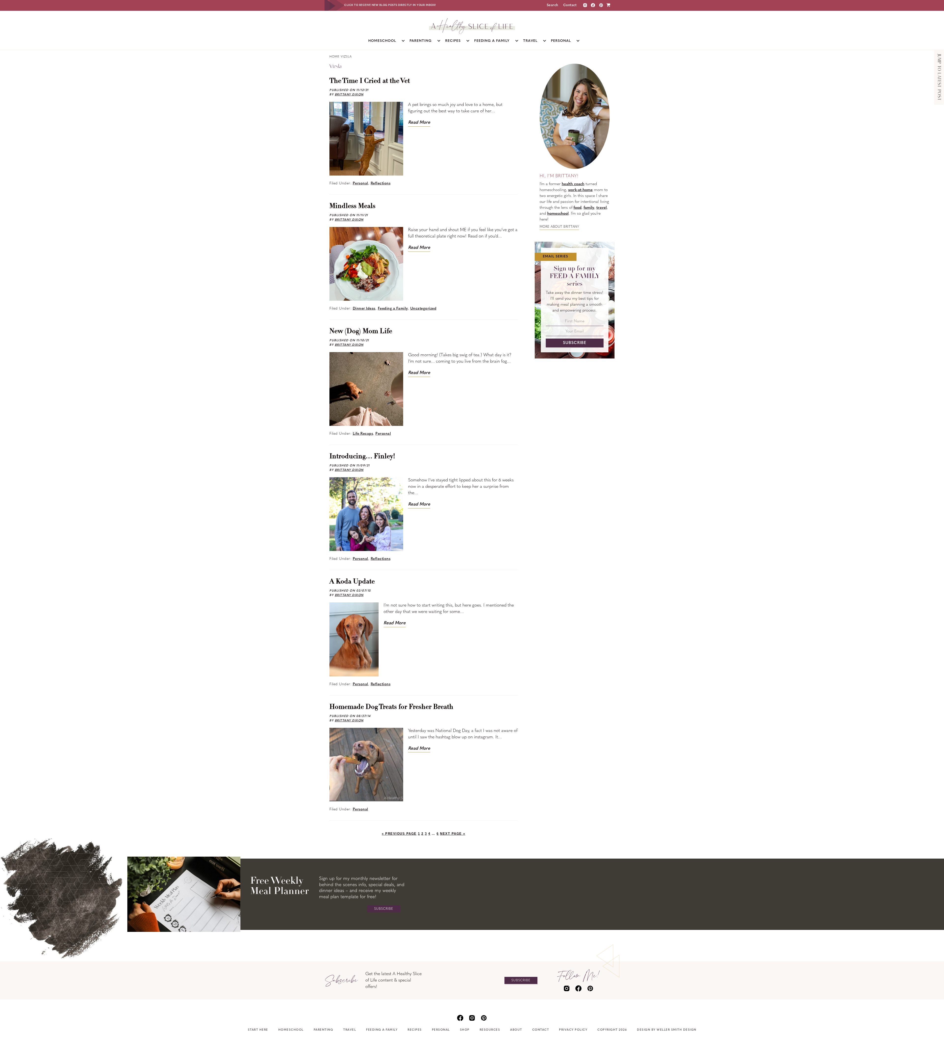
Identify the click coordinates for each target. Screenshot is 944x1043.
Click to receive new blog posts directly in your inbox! (390, 5)
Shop (465, 1029)
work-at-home (580, 190)
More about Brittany (559, 226)
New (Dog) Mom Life (360, 331)
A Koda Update (352, 581)
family (589, 208)
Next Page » (452, 833)
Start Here (258, 1029)
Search (552, 5)
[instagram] (585, 5)
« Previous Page (399, 833)
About (516, 1029)
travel (601, 208)
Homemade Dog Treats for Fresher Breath (391, 707)
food (577, 208)
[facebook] (578, 987)
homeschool (558, 214)
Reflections (381, 183)
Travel (349, 1029)
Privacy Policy (573, 1029)
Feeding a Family (393, 309)
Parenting (323, 1029)
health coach (573, 184)
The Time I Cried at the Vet (369, 81)
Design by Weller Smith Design (666, 1029)
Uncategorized (423, 309)
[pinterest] (590, 987)
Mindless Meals (352, 206)
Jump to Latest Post (939, 77)
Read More (419, 122)
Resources (490, 1029)
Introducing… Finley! (362, 456)
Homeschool (291, 1029)
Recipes (415, 1029)
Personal (360, 183)
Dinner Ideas (364, 309)
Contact (570, 5)
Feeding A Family (382, 1029)
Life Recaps (363, 434)
